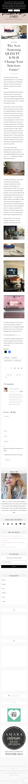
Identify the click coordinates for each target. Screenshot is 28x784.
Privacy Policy (14, 768)
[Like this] (5, 368)
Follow (14, 702)
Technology (17, 360)
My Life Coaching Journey (9, 547)
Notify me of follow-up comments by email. (13, 449)
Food (3, 588)
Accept (10, 10)
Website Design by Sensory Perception (10, 780)
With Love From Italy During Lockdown (12, 536)
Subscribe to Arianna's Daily (14, 557)
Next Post (18, 374)
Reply (21, 391)
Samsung (8, 156)
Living (3, 597)
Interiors (14, 42)
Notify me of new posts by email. (13, 454)
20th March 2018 (14, 73)
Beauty (3, 580)
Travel (3, 601)
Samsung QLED (8, 360)
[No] (26, 6)
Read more (16, 10)
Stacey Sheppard (14, 389)
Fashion (4, 584)
